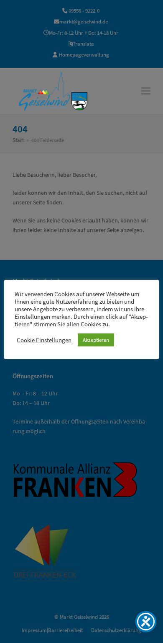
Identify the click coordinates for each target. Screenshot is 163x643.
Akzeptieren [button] (96, 339)
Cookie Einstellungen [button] (44, 340)
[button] (145, 90)
